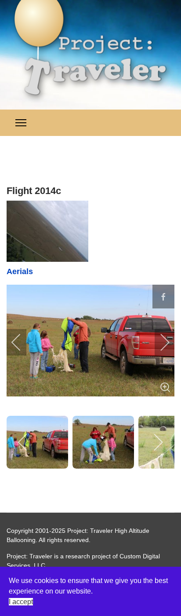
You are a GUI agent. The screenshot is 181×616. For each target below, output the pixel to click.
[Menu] (20, 123)
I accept (21, 601)
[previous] (22, 342)
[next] (159, 342)
